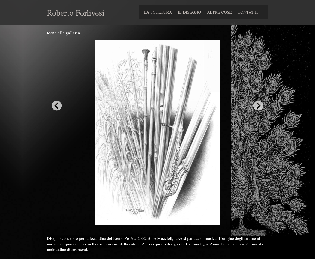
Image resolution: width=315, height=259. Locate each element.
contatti (248, 12)
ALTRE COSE (219, 12)
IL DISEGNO (189, 12)
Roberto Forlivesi (75, 12)
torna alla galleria (63, 33)
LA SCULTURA (158, 12)
